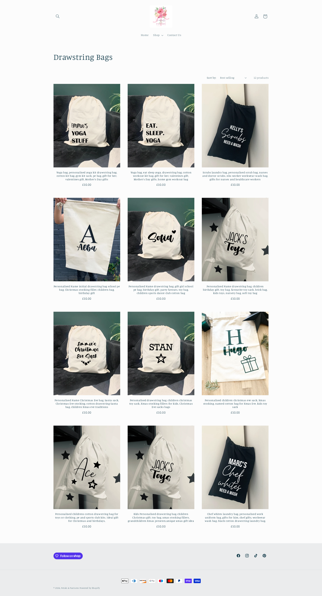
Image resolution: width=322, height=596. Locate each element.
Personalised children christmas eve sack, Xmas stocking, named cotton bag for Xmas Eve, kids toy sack (235, 404)
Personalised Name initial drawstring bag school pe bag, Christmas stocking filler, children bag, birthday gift (87, 290)
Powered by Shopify (90, 588)
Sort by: (211, 77)
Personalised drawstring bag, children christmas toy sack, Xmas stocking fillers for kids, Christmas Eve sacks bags (161, 404)
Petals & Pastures (70, 588)
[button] (57, 16)
